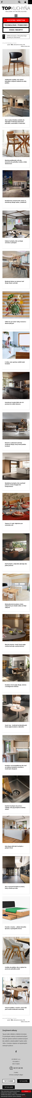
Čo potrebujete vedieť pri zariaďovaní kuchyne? (14, 1036)
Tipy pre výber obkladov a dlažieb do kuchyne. (14, 1034)
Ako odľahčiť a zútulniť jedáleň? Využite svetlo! (14, 1041)
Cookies (16, 1072)
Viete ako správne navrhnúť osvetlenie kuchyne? (15, 1038)
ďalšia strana (24, 46)
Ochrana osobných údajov (16, 1075)
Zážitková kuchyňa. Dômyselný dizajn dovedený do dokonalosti (17, 36)
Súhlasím (26, 1091)
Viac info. (24, 1096)
